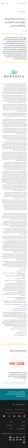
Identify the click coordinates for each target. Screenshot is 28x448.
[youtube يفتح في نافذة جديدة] (4, 416)
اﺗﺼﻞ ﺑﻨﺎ (11, 429)
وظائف (11, 422)
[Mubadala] (22, 3)
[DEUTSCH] (13, 437)
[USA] (24, 442)
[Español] (17, 440)
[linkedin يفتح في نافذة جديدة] (9, 416)
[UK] (10, 440)
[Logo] (18, 404)
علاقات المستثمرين (21, 429)
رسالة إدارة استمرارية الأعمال (20, 409)
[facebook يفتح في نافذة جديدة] (24, 416)
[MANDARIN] (20, 437)
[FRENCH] (17, 437)
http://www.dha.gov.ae (20, 299)
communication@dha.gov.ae (20, 308)
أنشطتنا (23, 425)
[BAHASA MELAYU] (24, 440)
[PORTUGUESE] (24, 437)
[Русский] (20, 440)
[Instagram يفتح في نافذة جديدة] (19, 416)
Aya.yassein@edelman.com (20, 335)
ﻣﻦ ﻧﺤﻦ (23, 422)
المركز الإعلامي (10, 425)
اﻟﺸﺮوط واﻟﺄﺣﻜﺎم (9, 409)
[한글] (10, 437)
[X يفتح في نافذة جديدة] (14, 416)
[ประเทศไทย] (13, 440)
